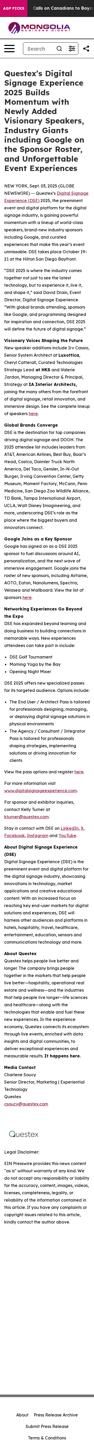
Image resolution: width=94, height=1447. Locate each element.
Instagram (37, 835)
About (22, 1414)
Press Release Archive (56, 1414)
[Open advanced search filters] (72, 49)
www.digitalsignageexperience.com (40, 790)
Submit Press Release (47, 1426)
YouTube (67, 835)
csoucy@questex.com (26, 1104)
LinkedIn (70, 828)
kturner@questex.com (26, 816)
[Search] (59, 49)
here (33, 413)
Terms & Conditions (47, 1437)
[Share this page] (86, 48)
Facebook (14, 835)
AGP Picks (13, 8)
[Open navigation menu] (9, 48)
